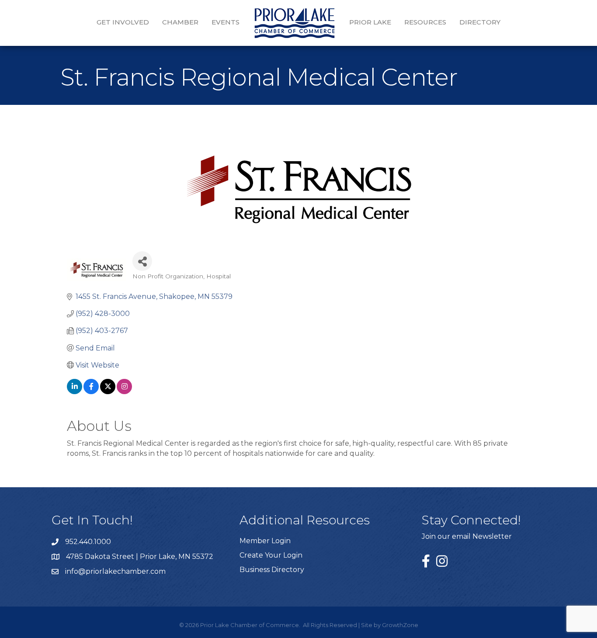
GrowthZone (400, 624)
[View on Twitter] (107, 392)
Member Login (265, 541)
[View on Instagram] (124, 392)
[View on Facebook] (91, 392)
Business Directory (271, 569)
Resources (425, 22)
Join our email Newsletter (467, 536)
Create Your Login (270, 555)
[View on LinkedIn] (74, 392)
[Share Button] (142, 261)
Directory (479, 22)
